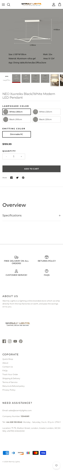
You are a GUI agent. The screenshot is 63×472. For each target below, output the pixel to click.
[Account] (53, 4)
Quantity (9, 151)
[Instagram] (9, 341)
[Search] (10, 4)
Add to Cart (31, 169)
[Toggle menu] (3, 4)
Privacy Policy (8, 390)
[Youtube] (15, 341)
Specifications (12, 215)
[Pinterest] (20, 341)
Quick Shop (7, 359)
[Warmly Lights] (31, 4)
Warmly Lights (14, 462)
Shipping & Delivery (11, 378)
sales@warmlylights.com (20, 410)
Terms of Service (9, 382)
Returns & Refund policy (13, 386)
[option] (31, 40)
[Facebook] (4, 341)
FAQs (4, 370)
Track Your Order (10, 374)
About (5, 363)
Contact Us (7, 367)
